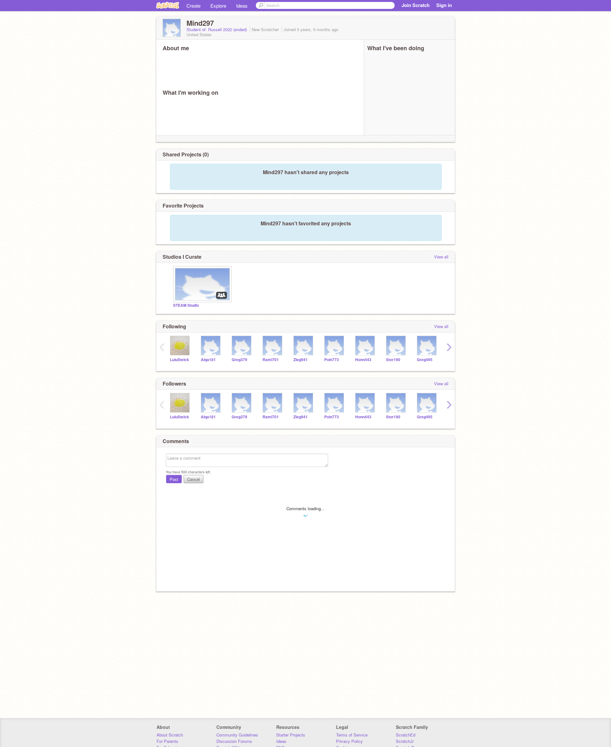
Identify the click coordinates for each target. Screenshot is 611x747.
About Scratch (170, 735)
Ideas (242, 5)
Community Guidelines (237, 735)
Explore (218, 5)
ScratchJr (405, 741)
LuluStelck (179, 359)
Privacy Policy (349, 741)
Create (193, 5)
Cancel (193, 479)
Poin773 (331, 359)
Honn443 (363, 359)
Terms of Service (352, 735)
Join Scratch (416, 5)
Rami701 (271, 359)
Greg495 (424, 359)
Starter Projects (290, 735)
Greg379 (239, 359)
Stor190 (393, 359)
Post (174, 479)
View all (441, 257)
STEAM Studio (186, 305)
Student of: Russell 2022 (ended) (217, 29)
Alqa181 (208, 359)
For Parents (167, 741)
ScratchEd (405, 735)
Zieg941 (300, 359)
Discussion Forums (234, 741)
